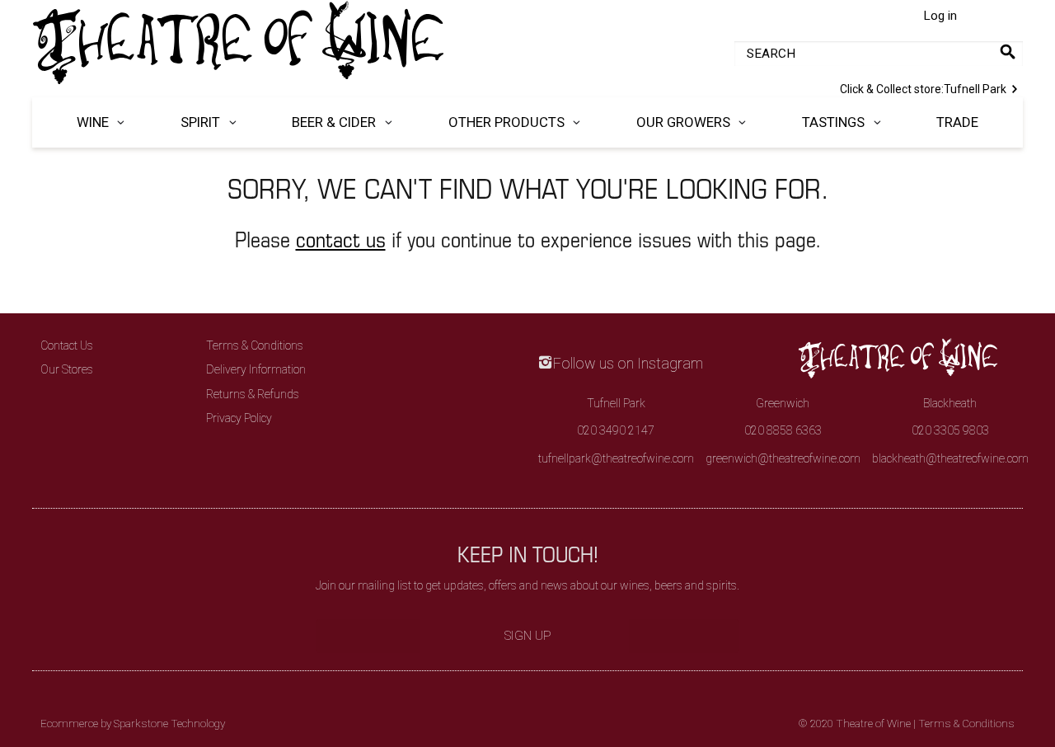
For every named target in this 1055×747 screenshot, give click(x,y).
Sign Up (527, 635)
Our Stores (66, 369)
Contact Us (66, 345)
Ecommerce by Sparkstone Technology (132, 723)
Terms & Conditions (254, 345)
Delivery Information (256, 369)
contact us (341, 238)
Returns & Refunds (252, 394)
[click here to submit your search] (1007, 51)
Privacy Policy (239, 418)
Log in (940, 15)
